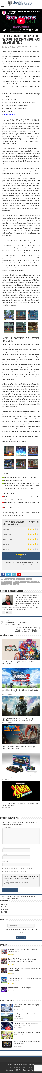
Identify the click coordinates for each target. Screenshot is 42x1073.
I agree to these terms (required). (17, 883)
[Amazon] (29, 1067)
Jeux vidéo (35, 46)
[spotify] (24, 1067)
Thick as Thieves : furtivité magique (19, 988)
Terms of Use (15, 880)
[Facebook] (12, 1067)
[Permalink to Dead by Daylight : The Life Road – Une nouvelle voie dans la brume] (4, 970)
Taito (16, 584)
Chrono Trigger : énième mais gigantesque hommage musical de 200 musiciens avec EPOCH (26, 628)
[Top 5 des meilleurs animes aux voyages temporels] (7, 1007)
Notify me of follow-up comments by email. (18, 868)
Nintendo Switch (34, 581)
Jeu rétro (20, 579)
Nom (4, 847)
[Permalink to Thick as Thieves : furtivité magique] (4, 989)
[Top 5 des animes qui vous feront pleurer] (7, 1035)
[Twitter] (15, 1067)
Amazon (4, 904)
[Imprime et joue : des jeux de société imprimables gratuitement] (7, 1026)
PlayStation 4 (6, 584)
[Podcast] (31, 1067)
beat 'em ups (10, 579)
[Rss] (11, 1067)
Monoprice (4, 909)
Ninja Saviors (6, 581)
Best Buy (4, 907)
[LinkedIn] (17, 1067)
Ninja (29, 579)
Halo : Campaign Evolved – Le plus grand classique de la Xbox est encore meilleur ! (17, 719)
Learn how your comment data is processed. (18, 897)
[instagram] (22, 1067)
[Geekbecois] (21, 3)
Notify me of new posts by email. (15, 871)
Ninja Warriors (19, 581)
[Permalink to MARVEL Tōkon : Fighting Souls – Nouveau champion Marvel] (4, 951)
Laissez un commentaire (11, 47)
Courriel (5, 854)
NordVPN (4, 912)
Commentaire (7, 827)
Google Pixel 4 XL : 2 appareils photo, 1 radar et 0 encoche (16, 622)
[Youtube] (19, 1067)
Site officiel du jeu (10, 114)
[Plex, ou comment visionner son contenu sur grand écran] (7, 1044)
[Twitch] (27, 1067)
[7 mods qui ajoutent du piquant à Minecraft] (7, 1017)
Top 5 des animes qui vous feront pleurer (27, 1032)
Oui (22, 932)
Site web (5, 861)
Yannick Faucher (8, 46)
